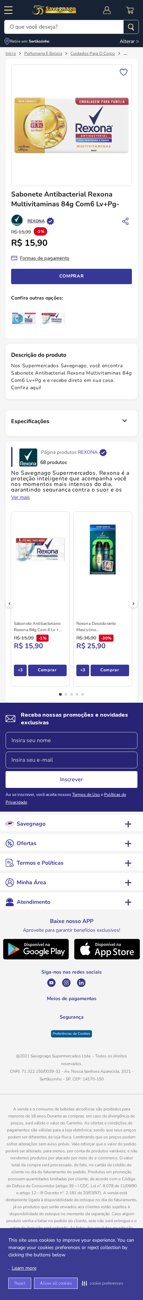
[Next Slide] (133, 603)
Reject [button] (19, 1283)
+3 (20, 670)
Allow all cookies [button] (56, 1283)
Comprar (71, 276)
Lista (123, 71)
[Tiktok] (101, 983)
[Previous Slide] (10, 603)
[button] (103, 1283)
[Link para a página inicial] (11, 53)
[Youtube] (42, 983)
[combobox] (71, 27)
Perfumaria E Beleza (43, 53)
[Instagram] (56, 983)
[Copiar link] (125, 221)
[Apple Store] (107, 958)
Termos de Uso (86, 794)
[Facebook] (86, 983)
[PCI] (72, 1034)
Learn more (24, 1268)
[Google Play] (36, 958)
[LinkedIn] (71, 983)
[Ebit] (54, 1038)
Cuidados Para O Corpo (92, 53)
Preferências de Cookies (71, 1053)
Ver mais (20, 497)
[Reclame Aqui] (89, 1038)
